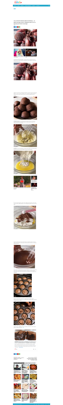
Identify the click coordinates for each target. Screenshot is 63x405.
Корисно (23, 369)
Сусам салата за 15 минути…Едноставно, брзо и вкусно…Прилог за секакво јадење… (25, 390)
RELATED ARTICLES (19, 363)
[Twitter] (16, 27)
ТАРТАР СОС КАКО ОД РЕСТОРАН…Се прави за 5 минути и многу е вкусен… (25, 400)
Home (14, 7)
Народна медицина (28, 5)
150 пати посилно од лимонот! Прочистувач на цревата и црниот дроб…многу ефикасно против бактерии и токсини (32, 358)
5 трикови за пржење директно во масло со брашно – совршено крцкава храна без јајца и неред (25, 381)
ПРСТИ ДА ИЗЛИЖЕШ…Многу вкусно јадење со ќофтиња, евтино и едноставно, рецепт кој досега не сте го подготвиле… (33, 401)
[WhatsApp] (19, 27)
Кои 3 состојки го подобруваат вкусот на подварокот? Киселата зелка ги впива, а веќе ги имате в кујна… (33, 371)
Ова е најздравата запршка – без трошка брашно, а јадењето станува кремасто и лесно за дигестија (25, 371)
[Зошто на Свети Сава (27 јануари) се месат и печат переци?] (17, 376)
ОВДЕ (23, 299)
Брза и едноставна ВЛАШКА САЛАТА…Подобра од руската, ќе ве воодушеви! (33, 390)
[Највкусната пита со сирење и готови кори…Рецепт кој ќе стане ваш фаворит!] (17, 396)
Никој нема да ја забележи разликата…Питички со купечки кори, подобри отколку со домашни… (33, 381)
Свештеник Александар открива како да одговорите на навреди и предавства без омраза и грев (17, 371)
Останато (37, 5)
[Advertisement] (25, 15)
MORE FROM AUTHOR (30, 363)
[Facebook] (14, 27)
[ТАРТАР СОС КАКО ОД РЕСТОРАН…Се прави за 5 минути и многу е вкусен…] (25, 396)
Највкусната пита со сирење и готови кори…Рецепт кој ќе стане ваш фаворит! (17, 400)
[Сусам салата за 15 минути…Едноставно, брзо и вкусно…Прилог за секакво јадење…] (25, 386)
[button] (49, 5)
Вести (15, 5)
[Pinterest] (17, 27)
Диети (18, 5)
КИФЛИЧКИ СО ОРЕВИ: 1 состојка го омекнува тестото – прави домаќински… (19, 358)
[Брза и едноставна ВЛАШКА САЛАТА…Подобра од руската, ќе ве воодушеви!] (33, 386)
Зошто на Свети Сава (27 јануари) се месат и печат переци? (17, 381)
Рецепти (33, 5)
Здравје (22, 5)
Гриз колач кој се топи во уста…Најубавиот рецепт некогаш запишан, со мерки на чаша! (17, 391)
